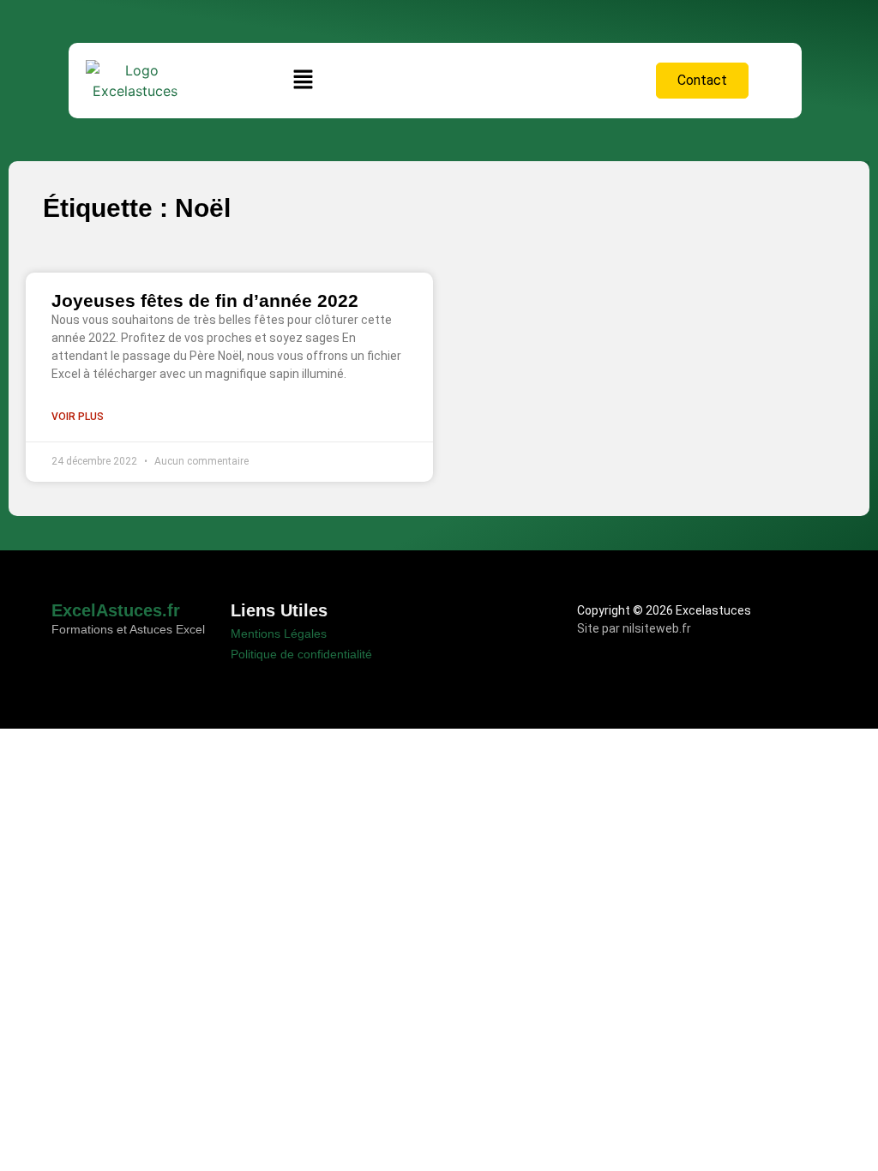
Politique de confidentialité (301, 654)
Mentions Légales (279, 633)
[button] (303, 80)
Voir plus (77, 417)
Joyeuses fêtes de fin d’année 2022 (204, 300)
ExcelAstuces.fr (115, 610)
